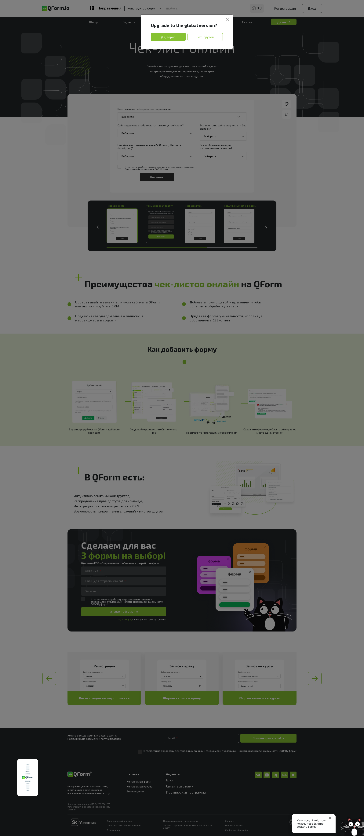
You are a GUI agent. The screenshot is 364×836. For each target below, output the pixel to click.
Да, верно (168, 37)
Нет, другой (205, 37)
